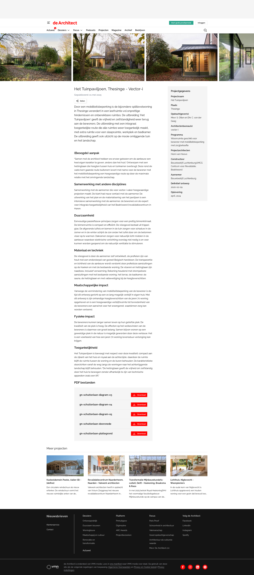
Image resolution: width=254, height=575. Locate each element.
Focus (152, 516)
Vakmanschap (155, 530)
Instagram (187, 530)
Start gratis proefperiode (181, 23)
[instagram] (190, 567)
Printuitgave (121, 521)
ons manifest (116, 564)
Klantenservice (53, 525)
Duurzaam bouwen (91, 525)
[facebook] (182, 567)
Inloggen (201, 23)
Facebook (187, 521)
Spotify (186, 535)
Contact (50, 529)
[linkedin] (197, 567)
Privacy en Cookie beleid (145, 567)
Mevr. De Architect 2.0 (159, 548)
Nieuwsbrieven (57, 516)
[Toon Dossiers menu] (68, 30)
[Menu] (49, 22)
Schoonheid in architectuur (161, 525)
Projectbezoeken (123, 535)
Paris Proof (154, 521)
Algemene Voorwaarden (119, 567)
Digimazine (121, 525)
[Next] (247, 57)
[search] (205, 30)
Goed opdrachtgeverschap (161, 535)
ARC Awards (121, 530)
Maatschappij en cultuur (94, 535)
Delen (82, 101)
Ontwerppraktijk (90, 521)
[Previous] (6, 57)
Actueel (87, 550)
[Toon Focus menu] (81, 30)
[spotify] (205, 567)
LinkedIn (186, 525)
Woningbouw (89, 530)
